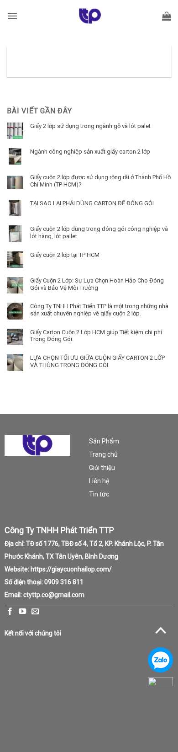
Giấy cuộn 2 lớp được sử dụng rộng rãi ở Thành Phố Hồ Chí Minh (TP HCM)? (100, 180)
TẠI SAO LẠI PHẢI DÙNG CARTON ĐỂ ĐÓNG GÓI (92, 203)
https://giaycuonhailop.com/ (71, 569)
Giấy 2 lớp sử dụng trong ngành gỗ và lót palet (90, 126)
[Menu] (12, 16)
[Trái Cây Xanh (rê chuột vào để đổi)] (90, 16)
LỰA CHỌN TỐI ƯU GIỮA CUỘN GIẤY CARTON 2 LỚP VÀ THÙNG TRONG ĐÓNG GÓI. (97, 361)
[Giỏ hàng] (166, 16)
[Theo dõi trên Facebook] (10, 612)
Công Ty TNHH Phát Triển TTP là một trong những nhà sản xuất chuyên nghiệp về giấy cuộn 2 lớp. (99, 309)
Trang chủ (103, 454)
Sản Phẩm (104, 441)
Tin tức (99, 494)
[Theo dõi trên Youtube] (22, 612)
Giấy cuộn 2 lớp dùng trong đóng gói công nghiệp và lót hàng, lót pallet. (99, 232)
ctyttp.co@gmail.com (53, 594)
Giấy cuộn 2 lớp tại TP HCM (64, 254)
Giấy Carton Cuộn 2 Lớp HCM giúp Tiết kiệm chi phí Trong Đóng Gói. (96, 335)
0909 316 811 (64, 582)
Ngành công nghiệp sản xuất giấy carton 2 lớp (90, 151)
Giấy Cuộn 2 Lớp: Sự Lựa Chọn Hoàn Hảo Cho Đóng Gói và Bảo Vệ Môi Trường (97, 284)
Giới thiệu (102, 467)
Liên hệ (99, 481)
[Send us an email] (35, 612)
